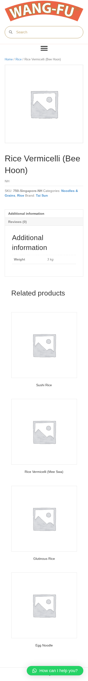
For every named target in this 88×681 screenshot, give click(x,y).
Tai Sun (42, 195)
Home (9, 59)
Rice (18, 59)
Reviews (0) (17, 222)
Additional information (26, 213)
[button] (44, 48)
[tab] (44, 213)
